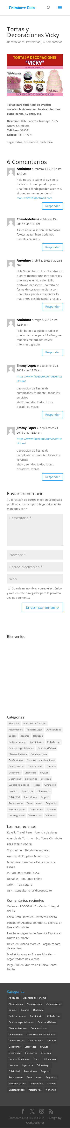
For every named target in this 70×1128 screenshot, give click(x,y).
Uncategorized (16, 815)
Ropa (29, 803)
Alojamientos (16, 729)
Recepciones (30, 797)
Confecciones (16, 760)
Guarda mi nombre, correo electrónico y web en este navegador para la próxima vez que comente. (34, 593)
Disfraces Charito (45, 917)
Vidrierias (51, 815)
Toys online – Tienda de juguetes (28, 850)
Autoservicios (53, 729)
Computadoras (39, 754)
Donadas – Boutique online (24, 879)
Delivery (51, 766)
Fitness (36, 784)
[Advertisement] (35, 675)
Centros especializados (21, 748)
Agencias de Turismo (34, 723)
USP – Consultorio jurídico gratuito (29, 890)
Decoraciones (15, 42)
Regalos (45, 797)
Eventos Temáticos (19, 784)
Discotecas (30, 772)
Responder (52, 206)
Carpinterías (36, 742)
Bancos (13, 735)
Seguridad (51, 803)
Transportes (36, 809)
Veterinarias (35, 815)
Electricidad (15, 778)
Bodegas (38, 735)
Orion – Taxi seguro (19, 884)
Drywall (44, 772)
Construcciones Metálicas (41, 760)
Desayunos (15, 772)
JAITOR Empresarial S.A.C (23, 873)
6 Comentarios (52, 42)
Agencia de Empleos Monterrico (27, 856)
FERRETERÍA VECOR (19, 844)
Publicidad (14, 797)
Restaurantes (16, 803)
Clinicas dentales (18, 754)
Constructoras (16, 766)
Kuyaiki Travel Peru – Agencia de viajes (32, 832)
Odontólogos (44, 791)
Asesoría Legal (35, 729)
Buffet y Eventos (17, 742)
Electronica (31, 778)
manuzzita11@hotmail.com (34, 198)
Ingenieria (27, 791)
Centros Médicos (47, 748)
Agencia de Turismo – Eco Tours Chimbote (34, 838)
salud (39, 803)
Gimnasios (50, 784)
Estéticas (46, 778)
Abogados (14, 723)
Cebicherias (53, 742)
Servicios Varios (17, 809)
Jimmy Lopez (26, 365)
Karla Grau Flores (18, 917)
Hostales (13, 791)
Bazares (24, 735)
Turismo (51, 809)
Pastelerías (33, 42)
